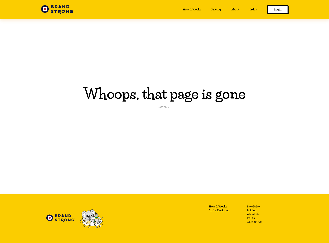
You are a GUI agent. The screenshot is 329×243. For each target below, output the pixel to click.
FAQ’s (251, 218)
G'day (253, 9)
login (277, 9)
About (235, 9)
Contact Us (254, 221)
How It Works (192, 9)
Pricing (216, 9)
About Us (253, 214)
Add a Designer (219, 210)
